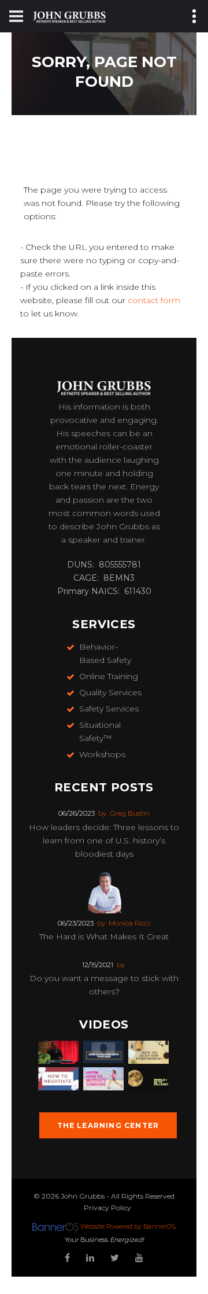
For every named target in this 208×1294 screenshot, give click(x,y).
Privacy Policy (107, 1207)
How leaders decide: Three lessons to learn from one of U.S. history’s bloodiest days (104, 840)
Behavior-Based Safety (105, 653)
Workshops (102, 754)
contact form (154, 300)
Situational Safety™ (100, 731)
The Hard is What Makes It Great (104, 936)
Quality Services (110, 692)
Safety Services (109, 708)
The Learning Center (108, 1125)
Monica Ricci (129, 923)
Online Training (108, 676)
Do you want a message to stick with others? (104, 985)
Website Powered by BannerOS (127, 1226)
